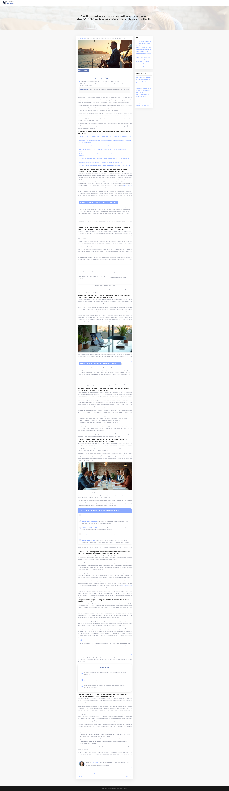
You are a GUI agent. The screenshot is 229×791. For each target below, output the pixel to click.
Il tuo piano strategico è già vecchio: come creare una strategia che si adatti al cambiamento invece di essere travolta (103, 145)
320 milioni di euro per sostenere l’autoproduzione (120, 720)
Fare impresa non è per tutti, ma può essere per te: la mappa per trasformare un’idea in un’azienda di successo (118, 775)
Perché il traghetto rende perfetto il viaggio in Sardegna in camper (143, 53)
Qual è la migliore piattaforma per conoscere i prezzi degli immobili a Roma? (144, 43)
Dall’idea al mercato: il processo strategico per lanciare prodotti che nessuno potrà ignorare (143, 103)
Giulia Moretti (96, 762)
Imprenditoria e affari (82, 38)
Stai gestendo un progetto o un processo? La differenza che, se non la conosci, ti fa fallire (100, 162)
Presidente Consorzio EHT (98, 651)
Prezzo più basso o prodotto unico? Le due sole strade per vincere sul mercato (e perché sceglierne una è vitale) (104, 150)
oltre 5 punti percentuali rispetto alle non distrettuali (90, 254)
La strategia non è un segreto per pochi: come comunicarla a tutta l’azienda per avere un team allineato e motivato (104, 154)
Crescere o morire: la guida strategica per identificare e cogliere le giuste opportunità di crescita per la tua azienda (104, 166)
